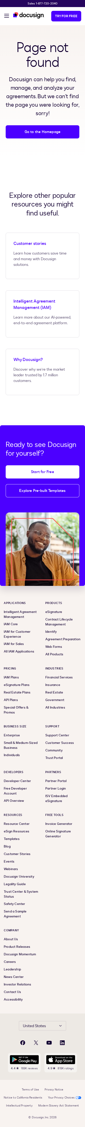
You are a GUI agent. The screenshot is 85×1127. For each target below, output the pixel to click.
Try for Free (66, 16)
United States (34, 1026)
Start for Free (42, 471)
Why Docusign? (28, 360)
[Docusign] (28, 15)
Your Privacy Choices (61, 1097)
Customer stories (29, 244)
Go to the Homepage (43, 131)
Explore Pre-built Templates (42, 490)
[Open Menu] (6, 16)
